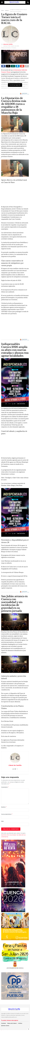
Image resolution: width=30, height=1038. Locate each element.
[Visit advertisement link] (15, 926)
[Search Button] (28, 2)
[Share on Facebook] (3, 66)
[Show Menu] (2, 2)
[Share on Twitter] (8, 66)
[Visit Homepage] (14, 2)
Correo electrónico (6, 814)
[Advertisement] (15, 194)
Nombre (4, 807)
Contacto (3, 1023)
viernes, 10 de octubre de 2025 (11, 46)
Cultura (7, 10)
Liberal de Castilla (7, 44)
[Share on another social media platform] (27, 66)
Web (2, 821)
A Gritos (20, 1023)
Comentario (5, 787)
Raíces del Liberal (11, 1023)
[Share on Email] (22, 66)
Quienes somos (5, 1025)
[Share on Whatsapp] (13, 66)
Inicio (2, 10)
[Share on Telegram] (18, 66)
